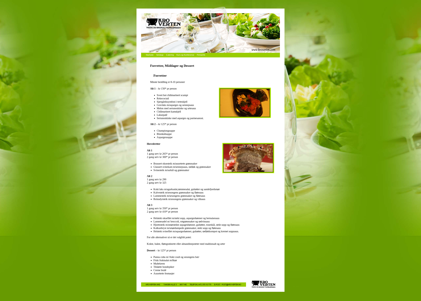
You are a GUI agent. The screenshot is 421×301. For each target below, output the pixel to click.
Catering (170, 55)
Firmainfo (201, 55)
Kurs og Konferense (185, 55)
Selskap (159, 55)
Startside (150, 55)
